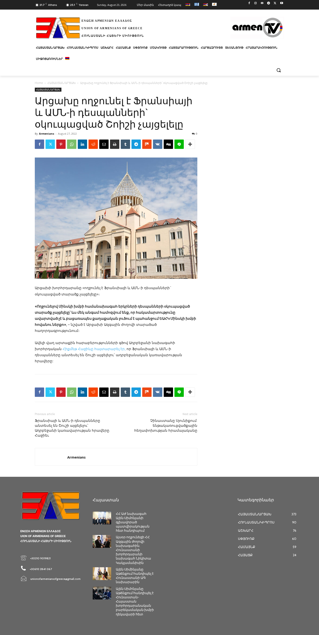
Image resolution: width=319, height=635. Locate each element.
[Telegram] (268, 3)
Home (39, 83)
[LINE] (179, 144)
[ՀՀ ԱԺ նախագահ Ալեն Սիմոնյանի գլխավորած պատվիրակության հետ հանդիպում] (102, 518)
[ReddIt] (93, 144)
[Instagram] (255, 3)
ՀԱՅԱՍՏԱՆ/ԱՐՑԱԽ (61, 83)
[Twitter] (275, 3)
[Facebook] (249, 3)
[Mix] (147, 144)
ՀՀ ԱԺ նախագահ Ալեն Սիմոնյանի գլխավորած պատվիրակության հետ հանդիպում (132, 522)
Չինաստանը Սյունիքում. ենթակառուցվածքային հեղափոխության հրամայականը (165, 426)
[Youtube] (281, 3)
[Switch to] (67, 59)
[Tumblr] (125, 144)
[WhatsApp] (71, 144)
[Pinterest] (61, 144)
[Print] (114, 144)
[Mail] (262, 3)
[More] (190, 144)
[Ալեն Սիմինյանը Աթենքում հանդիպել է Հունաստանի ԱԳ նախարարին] (102, 573)
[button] (278, 70)
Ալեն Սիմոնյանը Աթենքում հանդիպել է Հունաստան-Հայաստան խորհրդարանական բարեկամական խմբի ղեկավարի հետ (135, 601)
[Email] (104, 144)
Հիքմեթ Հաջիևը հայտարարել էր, (94, 349)
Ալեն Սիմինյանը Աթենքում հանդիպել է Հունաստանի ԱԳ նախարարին (135, 575)
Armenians (46, 133)
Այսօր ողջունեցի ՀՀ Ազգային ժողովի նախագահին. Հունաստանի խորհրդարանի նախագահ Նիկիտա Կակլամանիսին (133, 550)
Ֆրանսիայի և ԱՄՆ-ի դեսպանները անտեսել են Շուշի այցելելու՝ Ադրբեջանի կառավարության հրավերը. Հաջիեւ (72, 428)
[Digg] (168, 144)
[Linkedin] (82, 144)
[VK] (157, 144)
